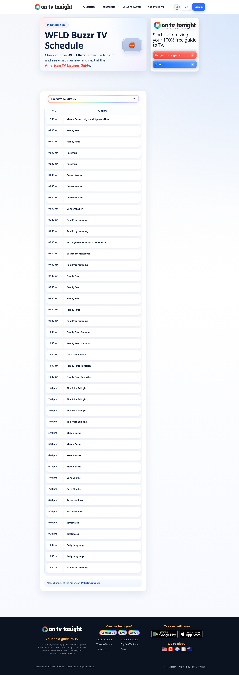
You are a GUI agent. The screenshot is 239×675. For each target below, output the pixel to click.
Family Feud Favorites (79, 365)
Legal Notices (198, 666)
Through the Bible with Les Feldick (86, 242)
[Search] (177, 7)
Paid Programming (77, 220)
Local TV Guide (104, 639)
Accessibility (170, 666)
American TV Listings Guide (67, 65)
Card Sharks (73, 477)
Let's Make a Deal (76, 354)
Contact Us (108, 632)
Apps (123, 648)
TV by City (101, 648)
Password (72, 152)
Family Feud (73, 130)
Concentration (75, 175)
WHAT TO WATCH (132, 7)
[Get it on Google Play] (164, 634)
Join (186, 6)
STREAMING (109, 7)
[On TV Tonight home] (175, 25)
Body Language (75, 545)
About (134, 632)
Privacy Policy (184, 666)
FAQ (122, 632)
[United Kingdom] (177, 649)
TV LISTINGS (89, 7)
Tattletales (73, 522)
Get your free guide (168, 55)
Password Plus (75, 500)
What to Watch (104, 644)
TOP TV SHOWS (156, 7)
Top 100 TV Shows (130, 644)
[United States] (164, 649)
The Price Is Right (77, 388)
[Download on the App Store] (190, 634)
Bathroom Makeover (78, 253)
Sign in (199, 6)
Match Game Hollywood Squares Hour (88, 119)
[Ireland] (183, 649)
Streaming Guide (129, 639)
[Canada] (170, 649)
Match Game (74, 432)
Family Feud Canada (78, 332)
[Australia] (189, 649)
